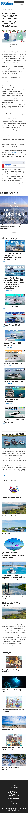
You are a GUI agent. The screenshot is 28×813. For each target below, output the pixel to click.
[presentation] (14, 210)
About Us (14, 785)
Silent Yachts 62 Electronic (10, 401)
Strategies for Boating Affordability (10, 670)
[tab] (12, 232)
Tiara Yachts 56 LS (11, 325)
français (12, 9)
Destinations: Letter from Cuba (13, 498)
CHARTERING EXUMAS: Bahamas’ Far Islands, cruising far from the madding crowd (13, 577)
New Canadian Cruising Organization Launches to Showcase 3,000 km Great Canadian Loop (13, 554)
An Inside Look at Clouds (11, 729)
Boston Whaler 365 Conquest (12, 344)
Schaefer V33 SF (10, 307)
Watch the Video (7, 262)
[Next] (26, 213)
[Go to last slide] (2, 213)
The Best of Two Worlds (11, 516)
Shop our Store (14, 787)
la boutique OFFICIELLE (14, 152)
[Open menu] (26, 3)
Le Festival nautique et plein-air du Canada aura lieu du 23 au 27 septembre (13, 226)
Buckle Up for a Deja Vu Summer (11, 768)
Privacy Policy (14, 801)
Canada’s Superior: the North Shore (13, 598)
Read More (5, 476)
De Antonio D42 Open (13, 363)
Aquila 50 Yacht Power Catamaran (13, 421)
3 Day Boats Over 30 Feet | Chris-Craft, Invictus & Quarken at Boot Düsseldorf (13, 256)
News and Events (6, 9)
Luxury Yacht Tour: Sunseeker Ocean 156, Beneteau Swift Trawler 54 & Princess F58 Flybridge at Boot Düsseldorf (14, 283)
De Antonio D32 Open (13, 381)
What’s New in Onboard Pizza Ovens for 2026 (13, 748)
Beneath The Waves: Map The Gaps (13, 690)
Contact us (14, 803)
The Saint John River (9, 534)
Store (21, 4)
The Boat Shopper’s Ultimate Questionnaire (13, 710)
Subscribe (19, 2)
